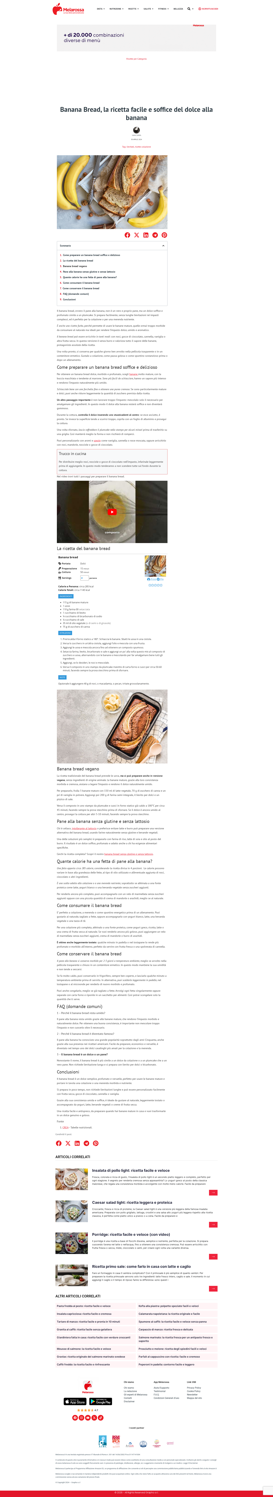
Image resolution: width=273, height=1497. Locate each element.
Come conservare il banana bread (81, 288)
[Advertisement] (136, 84)
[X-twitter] (94, 1418)
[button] (127, 235)
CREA (65, 1127)
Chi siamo (129, 1387)
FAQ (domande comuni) (76, 294)
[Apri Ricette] (138, 8)
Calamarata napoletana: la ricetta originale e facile (169, 1313)
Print (153, 579)
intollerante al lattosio (84, 828)
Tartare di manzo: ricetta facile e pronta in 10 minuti (88, 1321)
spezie (97, 440)
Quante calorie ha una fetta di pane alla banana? (90, 277)
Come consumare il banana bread (81, 282)
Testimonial (160, 1391)
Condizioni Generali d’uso (166, 1398)
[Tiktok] (101, 1418)
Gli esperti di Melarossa (135, 1394)
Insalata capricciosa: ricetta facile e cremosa (84, 1313)
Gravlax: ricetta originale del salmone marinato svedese (91, 1356)
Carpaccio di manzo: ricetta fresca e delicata (166, 1329)
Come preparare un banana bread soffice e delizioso (91, 255)
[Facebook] (75, 1418)
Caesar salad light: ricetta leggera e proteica (132, 1202)
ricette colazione (143, 146)
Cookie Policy (193, 1391)
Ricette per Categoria (136, 58)
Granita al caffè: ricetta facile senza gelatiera (84, 1329)
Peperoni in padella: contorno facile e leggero (166, 1364)
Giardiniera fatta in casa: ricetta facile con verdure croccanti (93, 1337)
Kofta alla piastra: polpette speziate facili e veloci (169, 1306)
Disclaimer (129, 1401)
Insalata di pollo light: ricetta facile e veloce (131, 1170)
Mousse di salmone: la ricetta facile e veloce (84, 1348)
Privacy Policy (194, 1387)
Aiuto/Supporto (161, 1387)
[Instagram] (81, 1418)
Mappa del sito (194, 1398)
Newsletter (192, 1394)
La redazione (130, 1391)
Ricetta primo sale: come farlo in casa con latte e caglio (141, 1266)
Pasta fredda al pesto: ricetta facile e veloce (84, 1306)
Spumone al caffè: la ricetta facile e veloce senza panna (173, 1321)
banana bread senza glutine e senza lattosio (128, 854)
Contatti (128, 1398)
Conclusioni (69, 299)
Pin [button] (162, 579)
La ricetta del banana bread (78, 260)
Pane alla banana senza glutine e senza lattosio (89, 271)
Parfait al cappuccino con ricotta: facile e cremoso (169, 1356)
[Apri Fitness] (168, 8)
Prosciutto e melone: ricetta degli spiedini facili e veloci (173, 1348)
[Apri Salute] (153, 8)
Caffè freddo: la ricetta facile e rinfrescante (83, 1364)
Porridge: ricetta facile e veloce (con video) (131, 1234)
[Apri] (193, 8)
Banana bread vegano (75, 266)
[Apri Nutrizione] (123, 8)
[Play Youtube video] (112, 512)
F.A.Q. (156, 1394)
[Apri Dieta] (104, 8)
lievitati (130, 146)
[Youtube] (88, 1418)
